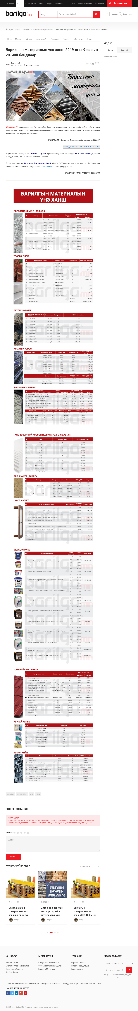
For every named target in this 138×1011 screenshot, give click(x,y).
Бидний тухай (12, 962)
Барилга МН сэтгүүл (47, 969)
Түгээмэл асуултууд (80, 966)
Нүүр (11, 29)
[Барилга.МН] (19, 14)
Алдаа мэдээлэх (32, 65)
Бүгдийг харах (85, 866)
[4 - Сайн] (24, 833)
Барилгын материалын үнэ (43, 29)
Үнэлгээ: (9, 833)
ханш (38, 794)
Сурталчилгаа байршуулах (17, 966)
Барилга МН (15, 63)
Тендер (66, 39)
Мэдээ (19, 3)
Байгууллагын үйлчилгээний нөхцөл (79, 984)
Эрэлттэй (124, 50)
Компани (10, 3)
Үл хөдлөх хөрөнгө (85, 3)
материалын (22, 794)
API (99, 984)
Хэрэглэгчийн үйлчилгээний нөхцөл (22, 984)
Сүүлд (110, 50)
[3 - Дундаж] (21, 833)
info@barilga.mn (47, 166)
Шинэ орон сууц (45, 3)
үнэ (31, 794)
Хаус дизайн (41, 39)
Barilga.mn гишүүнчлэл (48, 962)
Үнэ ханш (71, 3)
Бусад (90, 39)
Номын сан (99, 3)
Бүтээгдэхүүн (30, 3)
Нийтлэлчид (60, 3)
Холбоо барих (12, 972)
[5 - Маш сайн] (28, 833)
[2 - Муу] (18, 833)
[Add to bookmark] (97, 64)
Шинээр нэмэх (120, 3)
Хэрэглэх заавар (78, 962)
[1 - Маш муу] (14, 833)
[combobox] (119, 963)
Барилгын (10, 794)
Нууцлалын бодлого (14, 969)
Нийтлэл (28, 39)
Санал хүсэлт (77, 969)
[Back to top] (131, 995)
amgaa (17, 920)
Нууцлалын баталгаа (51, 984)
